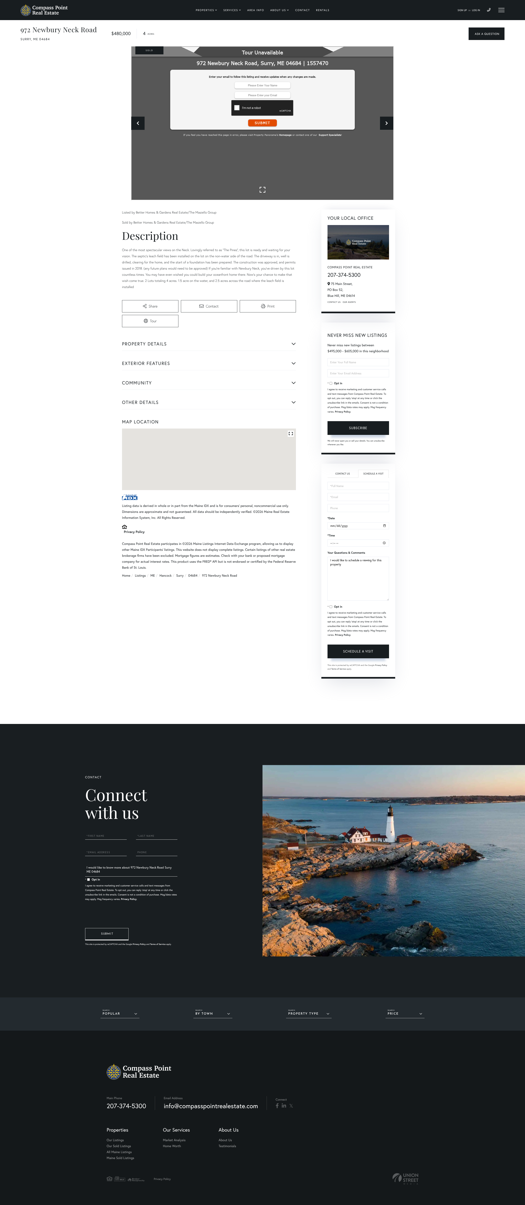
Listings (140, 575)
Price (393, 1013)
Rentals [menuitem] (322, 10)
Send (107, 934)
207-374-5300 (344, 274)
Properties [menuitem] (205, 10)
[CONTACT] (486, 33)
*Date (331, 518)
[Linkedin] (284, 1106)
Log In (476, 10)
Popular (111, 1013)
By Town (204, 1013)
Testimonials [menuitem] (227, 1146)
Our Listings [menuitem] (115, 1140)
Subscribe (358, 428)
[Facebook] (277, 1106)
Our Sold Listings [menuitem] (119, 1146)
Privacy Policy (134, 532)
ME (153, 575)
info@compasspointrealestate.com (211, 1106)
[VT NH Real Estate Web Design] (405, 1178)
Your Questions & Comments (346, 552)
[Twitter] (291, 1106)
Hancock (166, 575)
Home (126, 575)
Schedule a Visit (373, 473)
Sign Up (462, 10)
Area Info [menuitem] (255, 10)
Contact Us (334, 302)
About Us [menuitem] (278, 10)
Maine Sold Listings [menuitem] (120, 1158)
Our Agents (349, 302)
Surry (180, 575)
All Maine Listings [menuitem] (119, 1152)
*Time (331, 535)
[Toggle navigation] (501, 10)
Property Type (303, 1013)
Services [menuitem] (230, 10)
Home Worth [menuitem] (172, 1146)
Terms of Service (338, 669)
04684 (192, 575)
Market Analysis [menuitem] (174, 1140)
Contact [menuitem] (302, 10)
